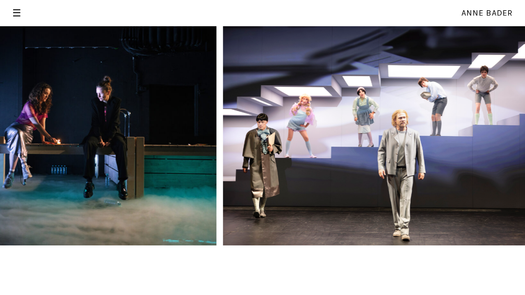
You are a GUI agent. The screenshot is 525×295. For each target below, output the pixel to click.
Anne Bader (487, 13)
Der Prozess (227, 31)
